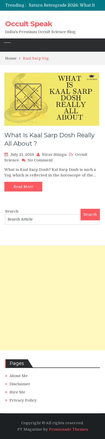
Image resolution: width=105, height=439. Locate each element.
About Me (18, 376)
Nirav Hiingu (54, 154)
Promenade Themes (68, 429)
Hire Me (17, 392)
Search (11, 211)
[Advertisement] (52, 297)
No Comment (40, 160)
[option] (64, 5)
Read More (23, 187)
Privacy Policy (23, 400)
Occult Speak (28, 23)
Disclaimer (19, 384)
